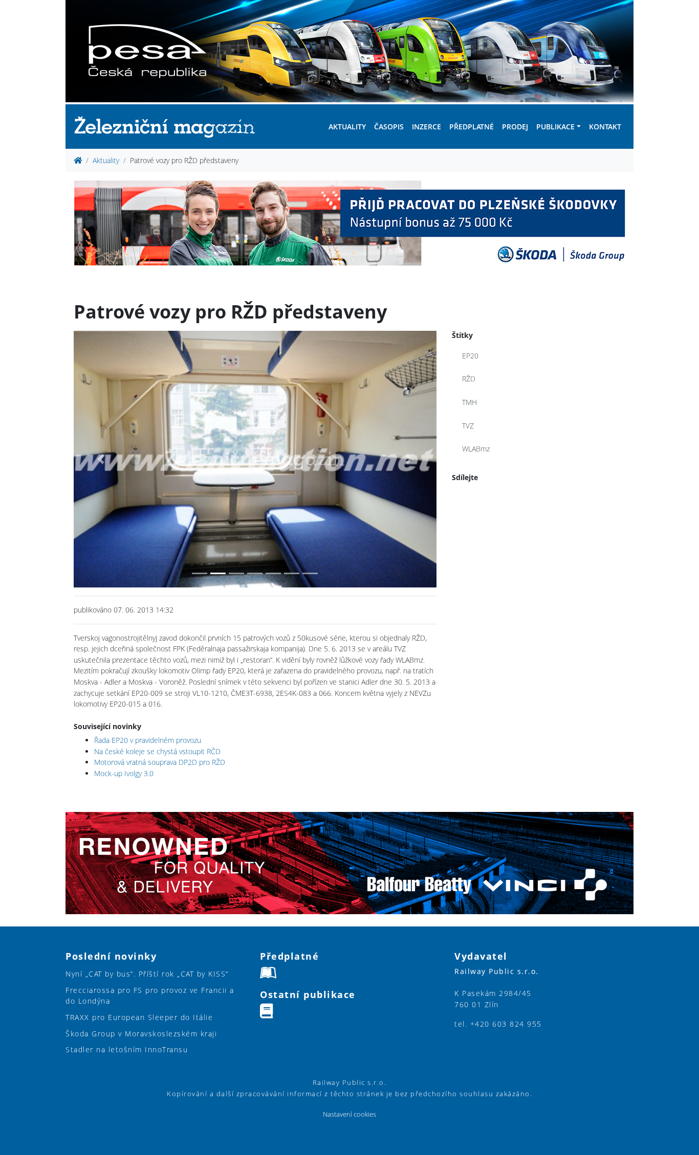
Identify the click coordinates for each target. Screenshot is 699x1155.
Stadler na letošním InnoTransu (126, 1049)
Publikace (555, 126)
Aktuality (347, 126)
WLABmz (476, 449)
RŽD (468, 378)
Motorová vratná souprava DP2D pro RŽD (159, 762)
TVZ (468, 426)
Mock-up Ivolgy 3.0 (124, 773)
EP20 (470, 355)
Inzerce (426, 126)
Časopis (389, 126)
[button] (101, 459)
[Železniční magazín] (169, 126)
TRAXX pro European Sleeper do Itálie (139, 1017)
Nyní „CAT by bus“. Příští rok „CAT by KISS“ (147, 974)
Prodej (515, 126)
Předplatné (471, 126)
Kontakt (605, 126)
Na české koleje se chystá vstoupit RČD (157, 751)
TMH (469, 402)
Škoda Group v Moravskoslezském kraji (141, 1033)
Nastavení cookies (349, 1114)
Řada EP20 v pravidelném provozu (147, 740)
